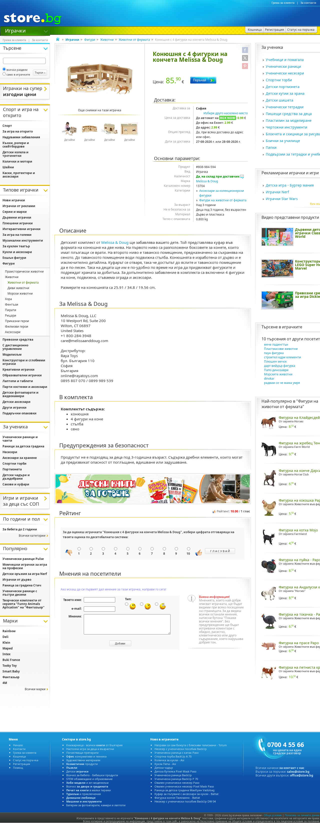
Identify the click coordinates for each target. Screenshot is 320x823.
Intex (6, 654)
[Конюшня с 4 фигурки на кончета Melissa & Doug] (99, 79)
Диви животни (18, 288)
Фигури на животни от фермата (222, 200)
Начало (18, 745)
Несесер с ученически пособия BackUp (180, 749)
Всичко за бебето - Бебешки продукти (92, 775)
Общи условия (273, 815)
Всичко (87, 786)
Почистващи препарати (82, 752)
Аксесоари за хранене (19, 458)
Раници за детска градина (23, 446)
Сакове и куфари (15, 484)
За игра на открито (17, 131)
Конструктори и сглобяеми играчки (23, 362)
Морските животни (278, 374)
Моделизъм (12, 354)
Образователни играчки (22, 375)
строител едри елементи (282, 357)
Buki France (11, 660)
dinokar (269, 378)
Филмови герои (16, 326)
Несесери (9, 452)
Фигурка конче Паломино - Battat (177, 797)
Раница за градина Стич (21, 585)
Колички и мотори (17, 161)
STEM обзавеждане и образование (89, 779)
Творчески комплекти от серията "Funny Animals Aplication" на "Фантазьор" (23, 603)
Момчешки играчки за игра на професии (24, 566)
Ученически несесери (285, 73)
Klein (6, 642)
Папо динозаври (276, 370)
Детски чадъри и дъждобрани (16, 477)
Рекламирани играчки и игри (290, 173)
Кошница (19, 756)
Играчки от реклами (18, 206)
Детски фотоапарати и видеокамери (20, 394)
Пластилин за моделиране (289, 120)
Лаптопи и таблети (17, 381)
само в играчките (18, 74)
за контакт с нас (291, 768)
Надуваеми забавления (21, 137)
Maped (7, 648)
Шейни (8, 167)
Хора (8, 299)
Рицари (10, 315)
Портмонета (12, 469)
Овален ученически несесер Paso (177, 782)
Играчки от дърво (16, 579)
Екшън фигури (14, 258)
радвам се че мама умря (282, 383)
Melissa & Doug (207, 181)
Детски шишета (279, 100)
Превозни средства (17, 339)
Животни (107, 40)
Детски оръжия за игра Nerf (24, 574)
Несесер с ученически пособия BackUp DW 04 (185, 801)
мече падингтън (276, 344)
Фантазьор (11, 677)
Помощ (18, 767)
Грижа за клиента (283, 3)
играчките (292, 327)
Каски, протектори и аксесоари (18, 175)
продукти (82, 764)
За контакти (308, 3)
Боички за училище (283, 140)
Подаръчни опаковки (19, 413)
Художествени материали (83, 760)
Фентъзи (11, 304)
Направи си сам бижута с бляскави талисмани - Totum (190, 745)
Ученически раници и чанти (20, 439)
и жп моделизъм (87, 782)
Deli (5, 637)
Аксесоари (12, 332)
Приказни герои (17, 321)
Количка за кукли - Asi (169, 760)
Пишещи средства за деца (289, 113)
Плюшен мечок (275, 361)
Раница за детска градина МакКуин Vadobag (184, 790)
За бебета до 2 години (19, 529)
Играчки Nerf (277, 192)
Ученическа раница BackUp (173, 775)
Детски (77, 771)
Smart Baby (11, 671)
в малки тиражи (88, 790)
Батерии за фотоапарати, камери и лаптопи (96, 805)
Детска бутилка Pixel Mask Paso (175, 771)
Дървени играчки (16, 217)
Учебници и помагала (285, 59)
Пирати (10, 310)
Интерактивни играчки (21, 229)
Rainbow (9, 631)
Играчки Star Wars (282, 198)
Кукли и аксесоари (17, 252)
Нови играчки (13, 200)
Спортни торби (279, 80)
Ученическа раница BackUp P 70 (176, 779)
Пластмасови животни (281, 349)
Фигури (89, 40)
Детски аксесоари (16, 402)
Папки (271, 147)
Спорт (7, 126)
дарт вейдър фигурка (279, 366)
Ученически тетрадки (285, 107)
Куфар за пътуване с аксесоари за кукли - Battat (186, 794)
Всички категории (32, 535)
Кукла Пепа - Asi (165, 764)
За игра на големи (17, 235)
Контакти (19, 749)
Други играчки (14, 407)
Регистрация (21, 764)
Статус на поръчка (25, 760)
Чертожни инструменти (286, 127)
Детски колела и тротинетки (15, 154)
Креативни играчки (18, 369)
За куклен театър (16, 246)
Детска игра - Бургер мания (290, 185)
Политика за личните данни (302, 815)
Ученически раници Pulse (23, 559)
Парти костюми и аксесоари (24, 387)
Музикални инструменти (22, 240)
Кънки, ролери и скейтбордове (15, 145)
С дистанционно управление (15, 347)
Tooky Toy (9, 665)
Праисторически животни (24, 271)
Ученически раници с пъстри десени (19, 593)
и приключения (83, 794)
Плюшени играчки (17, 223)
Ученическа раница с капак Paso (176, 752)
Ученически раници (283, 66)
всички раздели (17, 70)
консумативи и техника (86, 756)
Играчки (15, 30)
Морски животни (20, 293)
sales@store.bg (298, 771)
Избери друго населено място (226, 113)
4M (4, 683)
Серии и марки (14, 212)
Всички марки (35, 689)
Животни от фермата (134, 40)
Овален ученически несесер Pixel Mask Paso (184, 786)
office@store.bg (301, 775)
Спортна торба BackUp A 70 (173, 756)
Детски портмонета (283, 86)
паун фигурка (274, 353)
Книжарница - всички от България (94, 745)
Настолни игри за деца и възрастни (90, 749)
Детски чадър (163, 767)
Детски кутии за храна (285, 93)
